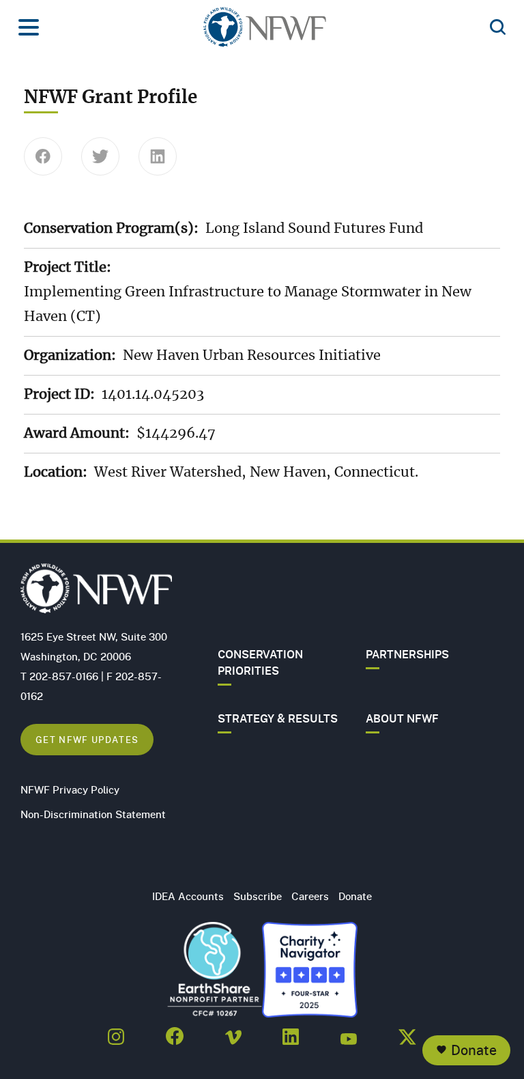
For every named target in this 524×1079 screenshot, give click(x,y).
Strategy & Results (278, 718)
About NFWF (402, 718)
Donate (474, 1050)
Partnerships (407, 654)
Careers (310, 895)
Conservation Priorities (260, 662)
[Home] (264, 31)
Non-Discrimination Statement (93, 814)
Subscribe (257, 895)
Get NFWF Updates (87, 739)
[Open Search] (498, 28)
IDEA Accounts (188, 895)
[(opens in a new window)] (116, 1032)
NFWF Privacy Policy (69, 789)
